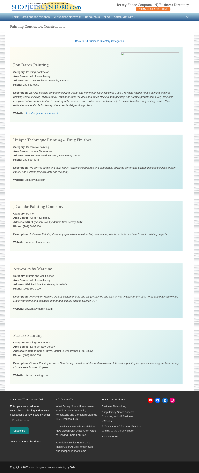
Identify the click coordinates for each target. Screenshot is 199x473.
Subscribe (19, 430)
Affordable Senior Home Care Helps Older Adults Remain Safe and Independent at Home (75, 446)
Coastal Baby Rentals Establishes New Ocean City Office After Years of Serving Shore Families (76, 430)
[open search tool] (187, 17)
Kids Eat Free (110, 436)
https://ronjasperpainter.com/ (41, 113)
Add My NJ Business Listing (153, 9)
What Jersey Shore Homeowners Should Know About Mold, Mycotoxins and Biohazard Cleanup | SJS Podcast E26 (76, 412)
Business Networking (114, 406)
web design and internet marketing (48, 467)
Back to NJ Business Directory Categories (99, 41)
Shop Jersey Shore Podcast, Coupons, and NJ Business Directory (118, 416)
